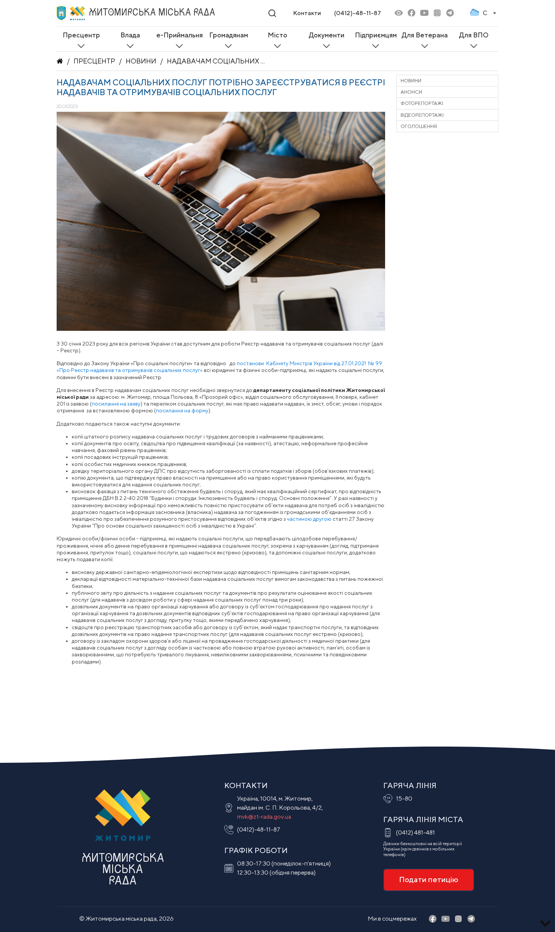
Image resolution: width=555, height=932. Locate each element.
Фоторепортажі (422, 103)
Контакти (307, 13)
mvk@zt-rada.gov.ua (264, 816)
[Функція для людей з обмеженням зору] (398, 13)
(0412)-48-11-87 (357, 13)
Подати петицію (428, 879)
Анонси (411, 92)
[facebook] (411, 13)
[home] (60, 61)
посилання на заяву (116, 404)
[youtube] (424, 13)
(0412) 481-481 (415, 832)
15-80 (404, 798)
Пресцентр (94, 61)
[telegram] (450, 13)
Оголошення (419, 126)
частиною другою (309, 519)
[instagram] (437, 13)
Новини (141, 61)
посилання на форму (182, 410)
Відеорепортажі (422, 115)
